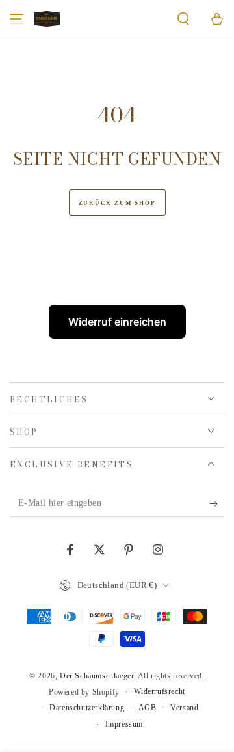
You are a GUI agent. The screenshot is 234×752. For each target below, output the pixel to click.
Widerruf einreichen (117, 321)
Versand (184, 707)
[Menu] (17, 19)
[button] (183, 19)
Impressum (124, 724)
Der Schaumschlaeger (96, 675)
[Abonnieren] (216, 504)
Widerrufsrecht (159, 691)
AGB (147, 707)
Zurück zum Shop (117, 203)
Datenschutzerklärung (86, 707)
